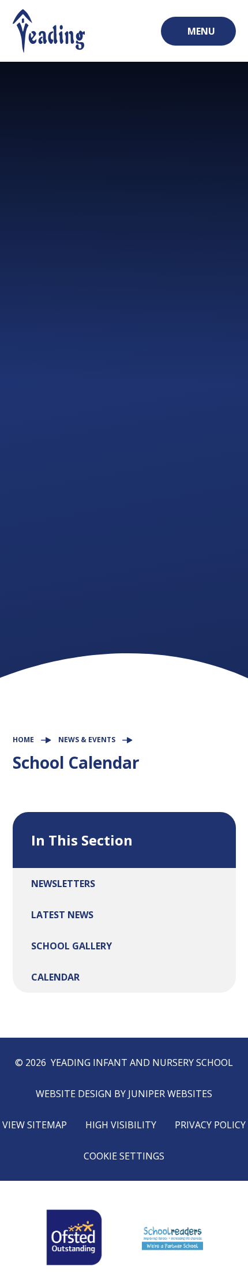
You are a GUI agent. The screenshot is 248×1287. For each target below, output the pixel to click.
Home (23, 739)
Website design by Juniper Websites (124, 1093)
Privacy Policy (210, 1124)
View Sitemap (34, 1124)
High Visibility (120, 1124)
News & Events (86, 739)
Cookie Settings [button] (124, 1156)
